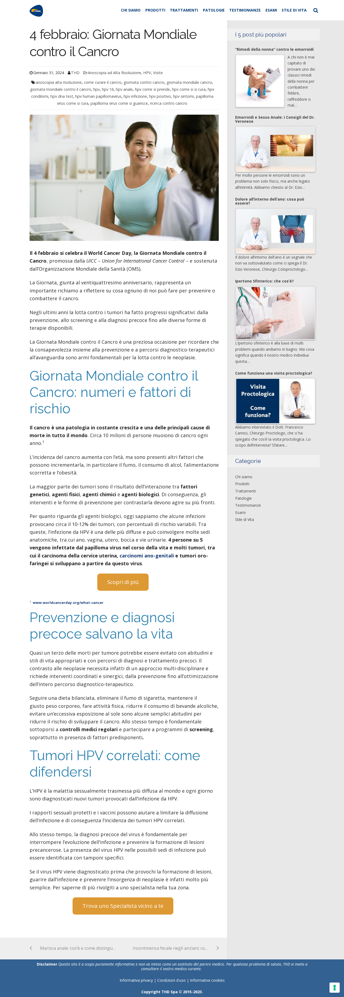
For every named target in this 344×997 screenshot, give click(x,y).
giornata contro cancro (144, 82)
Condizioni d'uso (172, 980)
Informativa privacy (136, 980)
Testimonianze (245, 10)
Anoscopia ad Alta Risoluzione (114, 72)
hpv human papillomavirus (98, 96)
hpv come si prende (152, 89)
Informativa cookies (207, 980)
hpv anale (124, 89)
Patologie (214, 10)
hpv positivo (160, 96)
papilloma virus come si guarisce (119, 103)
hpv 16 (108, 89)
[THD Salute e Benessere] (36, 10)
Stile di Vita (294, 10)
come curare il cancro (102, 82)
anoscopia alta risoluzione (59, 82)
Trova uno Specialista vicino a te (123, 905)
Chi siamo (131, 10)
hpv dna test (62, 96)
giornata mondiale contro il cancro (60, 89)
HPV (147, 72)
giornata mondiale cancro (189, 82)
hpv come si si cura (189, 89)
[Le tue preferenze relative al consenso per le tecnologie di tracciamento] (334, 988)
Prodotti (155, 10)
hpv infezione (135, 96)
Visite (158, 72)
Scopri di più (123, 582)
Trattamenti (184, 10)
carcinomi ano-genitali (147, 555)
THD (75, 72)
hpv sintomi (183, 96)
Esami (271, 10)
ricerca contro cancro (168, 103)
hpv (96, 89)
